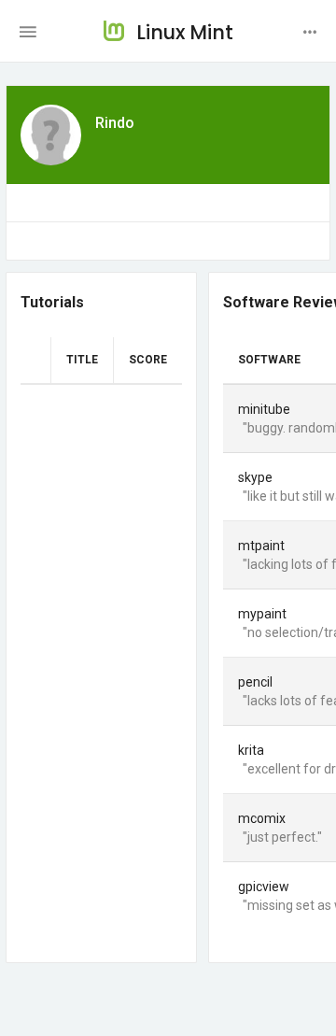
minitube (264, 409)
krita (251, 750)
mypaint (262, 613)
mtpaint (261, 545)
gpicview (263, 886)
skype (255, 477)
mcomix (262, 818)
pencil (255, 681)
